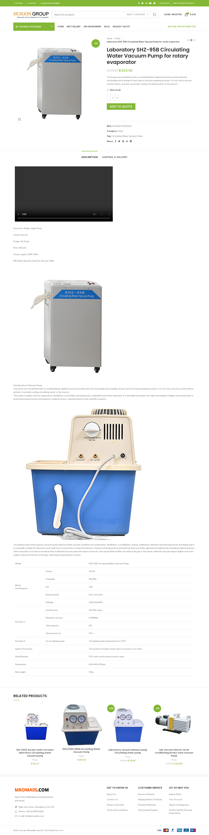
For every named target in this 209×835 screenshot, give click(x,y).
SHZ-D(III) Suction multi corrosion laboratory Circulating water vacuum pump (35, 752)
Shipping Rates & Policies (150, 799)
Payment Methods (147, 804)
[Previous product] (188, 40)
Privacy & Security (115, 804)
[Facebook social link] (138, 3)
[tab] (90, 155)
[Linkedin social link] (127, 141)
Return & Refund (146, 794)
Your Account (175, 799)
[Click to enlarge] (19, 119)
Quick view (54, 708)
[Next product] (194, 40)
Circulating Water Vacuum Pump (127, 136)
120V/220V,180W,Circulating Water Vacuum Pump (81, 751)
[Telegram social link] (131, 141)
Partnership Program (148, 810)
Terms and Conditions (117, 810)
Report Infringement (179, 804)
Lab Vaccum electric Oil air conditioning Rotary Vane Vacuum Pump (174, 752)
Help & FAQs (175, 794)
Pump (118, 38)
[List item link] (34, 811)
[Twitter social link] (142, 3)
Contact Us (112, 799)
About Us (111, 794)
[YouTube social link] (150, 3)
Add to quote (121, 106)
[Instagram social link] (146, 3)
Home (110, 38)
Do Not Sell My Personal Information (180, 811)
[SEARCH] (154, 14)
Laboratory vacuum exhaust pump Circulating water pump (127, 751)
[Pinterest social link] (154, 3)
